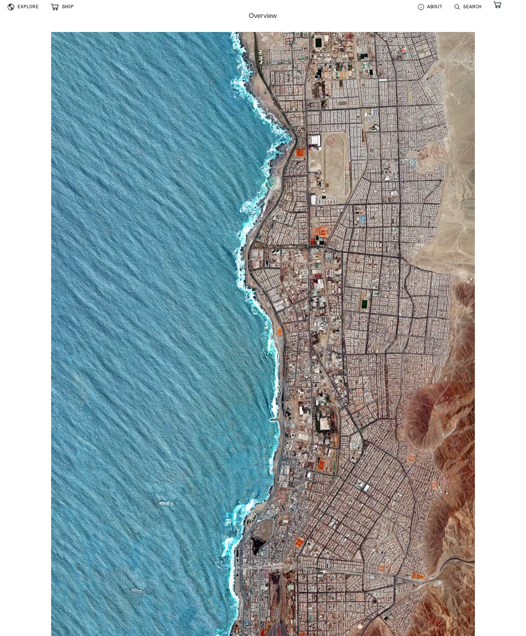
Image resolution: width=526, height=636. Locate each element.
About (434, 6)
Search (472, 6)
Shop (68, 6)
